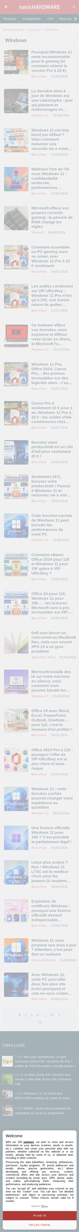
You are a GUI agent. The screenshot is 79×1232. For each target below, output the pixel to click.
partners (28, 1142)
